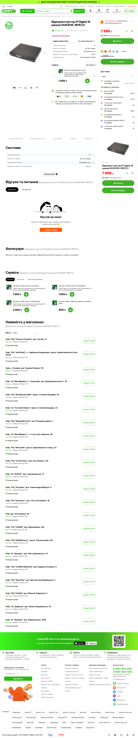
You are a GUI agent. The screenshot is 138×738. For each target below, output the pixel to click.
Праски (28, 727)
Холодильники (17, 722)
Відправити (18, 679)
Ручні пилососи (104, 722)
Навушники (54, 722)
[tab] (15, 138)
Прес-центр (45, 678)
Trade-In (108, 6)
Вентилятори (51, 727)
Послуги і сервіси (72, 665)
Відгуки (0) (12, 189)
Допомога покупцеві (97, 665)
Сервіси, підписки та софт (74, 675)
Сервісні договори (71, 684)
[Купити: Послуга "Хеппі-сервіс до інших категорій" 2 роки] (70, 309)
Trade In (68, 681)
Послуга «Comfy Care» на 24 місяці (74, 70)
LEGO (64, 722)
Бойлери (79, 727)
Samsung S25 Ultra (78, 717)
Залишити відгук (51, 230)
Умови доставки (94, 675)
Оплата (67, 691)
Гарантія (92, 681)
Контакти (44, 675)
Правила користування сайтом (100, 684)
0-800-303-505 (122, 668)
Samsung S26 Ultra (47, 717)
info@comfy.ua (120, 679)
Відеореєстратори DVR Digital (51, 16)
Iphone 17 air (40, 712)
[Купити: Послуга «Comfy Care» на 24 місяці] (26, 294)
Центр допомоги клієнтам (98, 668)
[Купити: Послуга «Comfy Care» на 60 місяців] (26, 309)
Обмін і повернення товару (98, 678)
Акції (61, 6)
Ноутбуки (92, 717)
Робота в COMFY (47, 681)
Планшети (42, 722)
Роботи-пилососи (121, 722)
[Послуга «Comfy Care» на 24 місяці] (61, 71)
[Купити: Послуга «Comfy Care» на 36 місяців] (72, 294)
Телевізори (104, 717)
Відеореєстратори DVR (34, 16)
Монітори (30, 722)
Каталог (28, 11)
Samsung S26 (16, 717)
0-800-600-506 (122, 671)
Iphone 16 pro (110, 712)
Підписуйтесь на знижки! (14, 668)
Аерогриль (90, 727)
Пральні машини (118, 717)
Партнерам (45, 691)
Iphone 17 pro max (69, 712)
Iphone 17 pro (53, 712)
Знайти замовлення (96, 671)
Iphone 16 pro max (125, 712)
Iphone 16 (83, 712)
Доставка (91, 6)
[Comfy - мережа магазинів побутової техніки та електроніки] (10, 11)
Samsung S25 (62, 717)
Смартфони (16, 712)
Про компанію (46, 668)
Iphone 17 (28, 712)
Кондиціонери (66, 727)
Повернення (100, 6)
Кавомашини (16, 727)
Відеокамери (21, 16)
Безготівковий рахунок (73, 688)
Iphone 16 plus (96, 712)
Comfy (43, 665)
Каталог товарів (46, 694)
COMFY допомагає (119, 6)
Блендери (39, 727)
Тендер (43, 688)
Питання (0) (26, 189)
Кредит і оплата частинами (74, 678)
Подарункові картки (71, 6)
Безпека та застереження (50, 684)
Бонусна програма (71, 668)
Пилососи (91, 722)
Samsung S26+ (31, 717)
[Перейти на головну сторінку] (3, 16)
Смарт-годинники (77, 722)
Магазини (82, 6)
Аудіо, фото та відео (10, 16)
